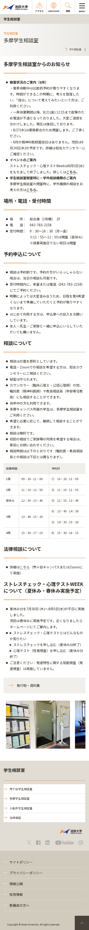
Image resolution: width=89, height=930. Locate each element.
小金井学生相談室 (20, 808)
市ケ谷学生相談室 (20, 789)
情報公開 (16, 883)
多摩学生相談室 (19, 798)
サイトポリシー (21, 862)
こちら (71, 172)
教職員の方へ (19, 905)
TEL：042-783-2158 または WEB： (47, 645)
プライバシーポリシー (26, 872)
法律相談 (15, 818)
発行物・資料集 (28, 685)
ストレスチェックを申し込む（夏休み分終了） (48, 644)
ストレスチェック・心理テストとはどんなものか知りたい (46, 635)
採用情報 (16, 894)
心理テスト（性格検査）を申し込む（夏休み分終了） (46, 653)
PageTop (82, 923)
